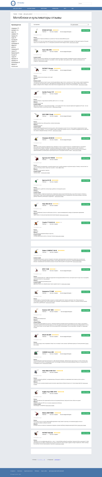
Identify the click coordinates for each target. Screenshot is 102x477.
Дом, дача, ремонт (17, 8)
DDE (12, 32)
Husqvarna (14, 49)
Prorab (13, 55)
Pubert (13, 41)
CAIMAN (13, 34)
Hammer (13, 60)
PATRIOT (13, 30)
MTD (12, 47)
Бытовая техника (31, 8)
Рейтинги (37, 471)
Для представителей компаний (56, 471)
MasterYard (14, 53)
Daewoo (13, 36)
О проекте (12, 471)
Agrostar (13, 58)
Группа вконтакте (28, 471)
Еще (72, 8)
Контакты (19, 471)
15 (44, 459)
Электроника (44, 8)
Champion (14, 28)
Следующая (56, 459)
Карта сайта (44, 471)
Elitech (13, 45)
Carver (13, 51)
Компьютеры (55, 8)
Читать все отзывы (74, 42)
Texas (13, 56)
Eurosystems (14, 62)
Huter (13, 37)
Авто (65, 8)
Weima (13, 64)
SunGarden (14, 43)
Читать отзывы (85, 30)
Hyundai (13, 39)
